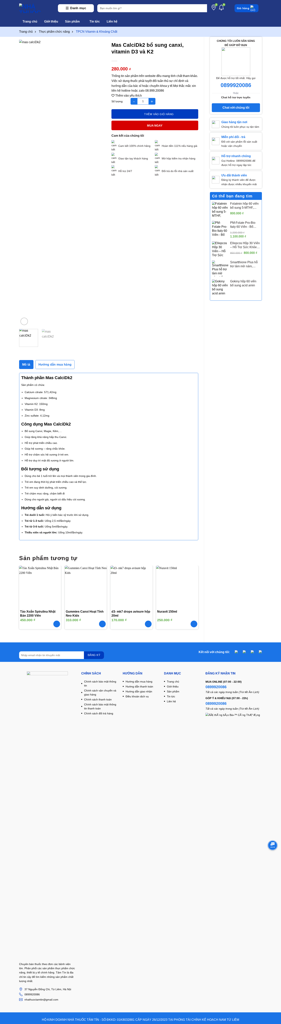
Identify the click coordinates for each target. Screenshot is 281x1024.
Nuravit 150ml (167, 611)
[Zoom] (24, 321)
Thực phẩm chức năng (54, 31)
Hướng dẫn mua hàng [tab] (55, 364)
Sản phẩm (72, 21)
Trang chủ (30, 21)
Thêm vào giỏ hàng (159, 114)
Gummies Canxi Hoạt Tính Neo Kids (85, 613)
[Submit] (203, 8)
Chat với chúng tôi (236, 107)
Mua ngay (154, 125)
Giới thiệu (51, 21)
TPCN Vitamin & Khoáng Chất (96, 31)
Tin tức (94, 21)
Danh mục (78, 8)
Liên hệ (112, 21)
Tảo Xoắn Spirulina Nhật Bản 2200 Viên (37, 613)
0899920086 (236, 85)
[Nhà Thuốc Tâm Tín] (36, 8)
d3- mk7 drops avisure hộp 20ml (130, 613)
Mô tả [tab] (26, 364)
